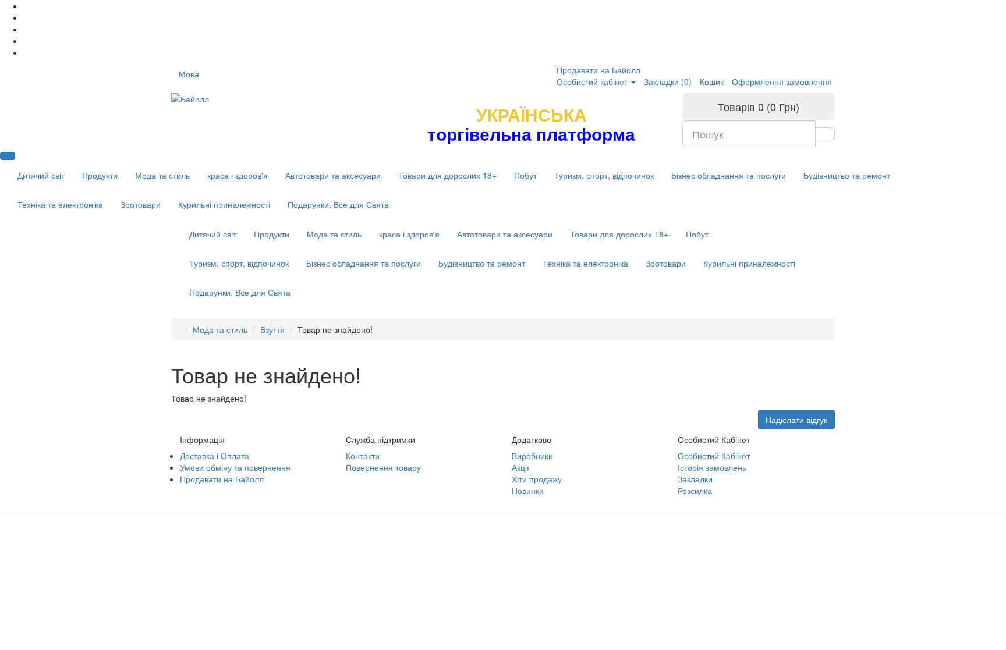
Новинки (528, 490)
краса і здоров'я (237, 175)
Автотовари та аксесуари (333, 175)
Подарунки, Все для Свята (338, 204)
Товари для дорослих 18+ (447, 175)
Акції (520, 467)
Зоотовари (141, 204)
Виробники (532, 455)
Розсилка (695, 490)
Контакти (363, 455)
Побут (525, 175)
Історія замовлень (712, 467)
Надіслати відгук (796, 419)
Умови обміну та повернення (235, 467)
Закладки (695, 479)
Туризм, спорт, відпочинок (604, 175)
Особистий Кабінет (714, 455)
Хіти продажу (537, 479)
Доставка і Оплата (214, 455)
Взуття (272, 329)
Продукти (100, 175)
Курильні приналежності (224, 204)
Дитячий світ (41, 175)
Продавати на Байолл (598, 70)
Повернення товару (383, 467)
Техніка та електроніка (60, 204)
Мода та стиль (162, 175)
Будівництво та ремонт (846, 175)
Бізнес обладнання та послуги (728, 175)
